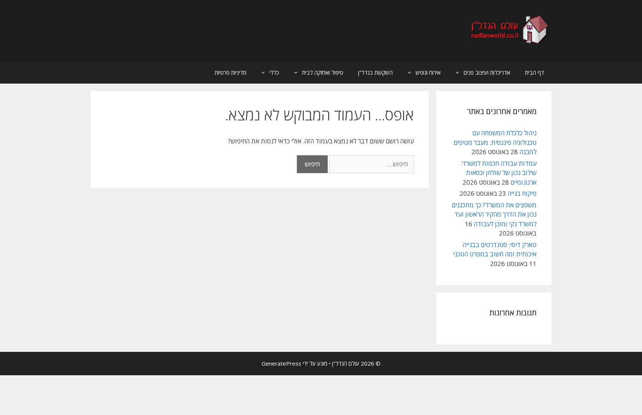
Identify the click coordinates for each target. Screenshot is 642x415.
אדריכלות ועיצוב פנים (487, 72)
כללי (274, 72)
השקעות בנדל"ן (375, 72)
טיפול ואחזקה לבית (322, 72)
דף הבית (534, 72)
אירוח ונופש (428, 72)
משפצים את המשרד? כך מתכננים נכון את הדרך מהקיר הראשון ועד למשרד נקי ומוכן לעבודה (494, 214)
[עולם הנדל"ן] (509, 30)
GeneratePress (281, 363)
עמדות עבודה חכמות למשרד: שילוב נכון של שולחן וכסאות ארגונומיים (498, 173)
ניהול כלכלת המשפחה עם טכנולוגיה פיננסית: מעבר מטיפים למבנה (495, 142)
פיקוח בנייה (522, 193)
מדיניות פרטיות (230, 72)
